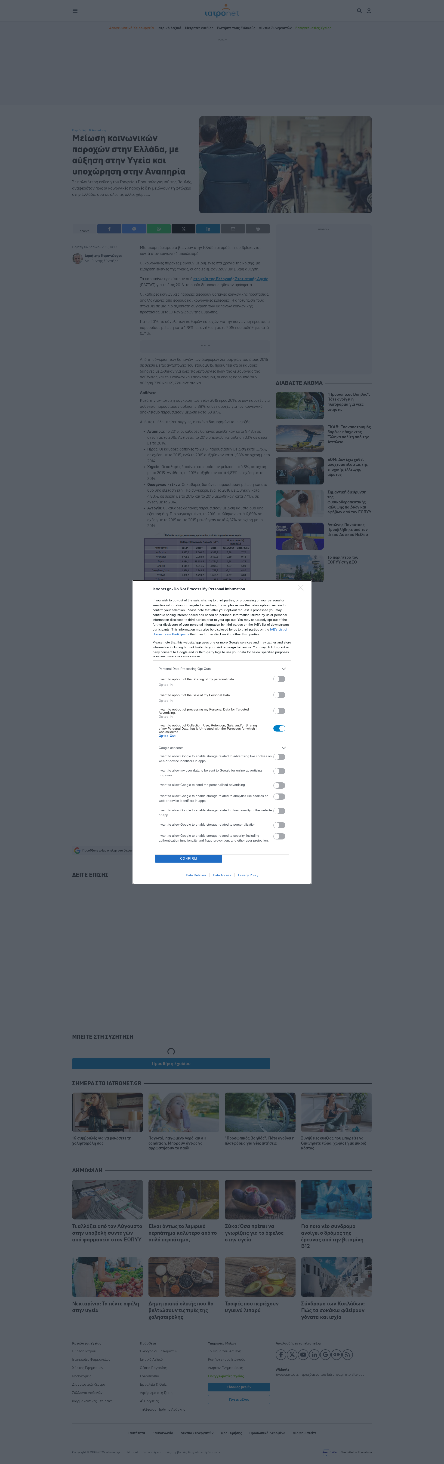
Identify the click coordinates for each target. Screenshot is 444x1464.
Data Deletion (196, 875)
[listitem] (222, 668)
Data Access (222, 875)
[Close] (302, 589)
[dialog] (222, 732)
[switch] (279, 679)
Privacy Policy (248, 875)
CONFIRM (188, 858)
